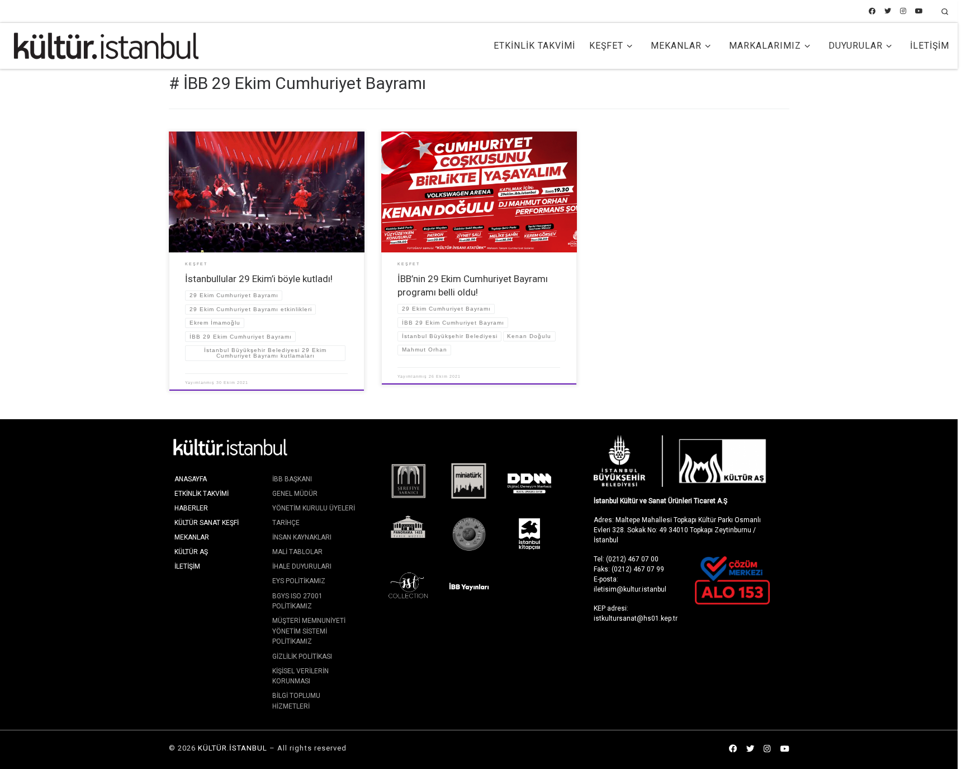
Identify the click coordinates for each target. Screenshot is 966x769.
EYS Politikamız (298, 581)
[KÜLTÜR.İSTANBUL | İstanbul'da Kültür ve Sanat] (106, 44)
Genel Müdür (295, 494)
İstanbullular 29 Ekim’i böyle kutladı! (259, 278)
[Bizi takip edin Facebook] (872, 11)
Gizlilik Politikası (302, 656)
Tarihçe (286, 523)
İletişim (187, 566)
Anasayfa (190, 479)
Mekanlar (191, 537)
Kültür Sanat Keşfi (206, 523)
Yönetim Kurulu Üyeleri (313, 508)
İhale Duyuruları (302, 566)
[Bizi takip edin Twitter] (887, 11)
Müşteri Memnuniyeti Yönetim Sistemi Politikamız (308, 631)
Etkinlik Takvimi (201, 494)
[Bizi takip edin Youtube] (919, 11)
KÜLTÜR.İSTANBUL (232, 748)
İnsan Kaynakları (302, 537)
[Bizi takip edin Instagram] (903, 11)
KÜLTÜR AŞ (191, 552)
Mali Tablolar (297, 552)
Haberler (191, 508)
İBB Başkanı (292, 479)
